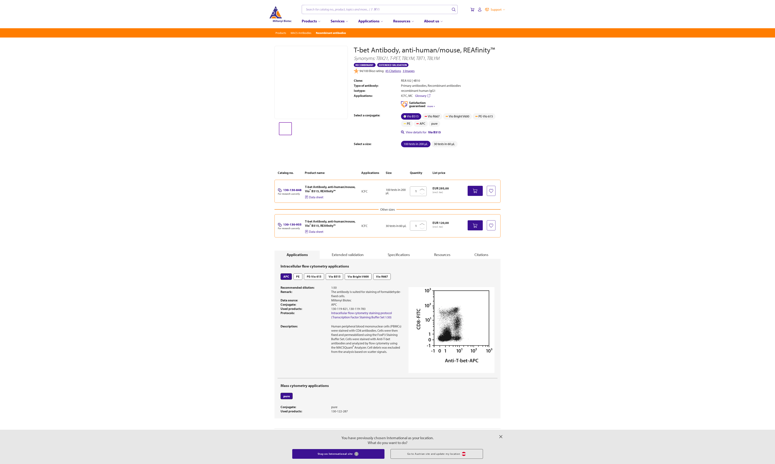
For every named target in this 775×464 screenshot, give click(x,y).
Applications (297, 254)
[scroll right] (348, 128)
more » (431, 106)
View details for (423, 132)
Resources (442, 254)
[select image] (285, 128)
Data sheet (316, 197)
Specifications (399, 254)
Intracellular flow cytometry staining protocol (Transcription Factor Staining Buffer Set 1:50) (361, 315)
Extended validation (348, 254)
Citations (481, 254)
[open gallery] (311, 82)
